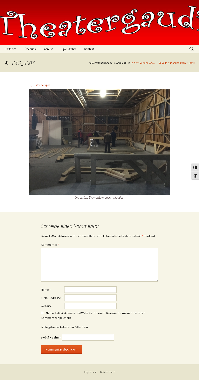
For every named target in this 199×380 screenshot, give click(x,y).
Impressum (90, 372)
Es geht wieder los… (143, 63)
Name (46, 290)
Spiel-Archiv (69, 49)
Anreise (48, 49)
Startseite (10, 49)
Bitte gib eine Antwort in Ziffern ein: (64, 327)
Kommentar (50, 245)
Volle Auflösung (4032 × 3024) (178, 63)
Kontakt (89, 49)
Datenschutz (107, 372)
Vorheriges (39, 85)
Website (46, 306)
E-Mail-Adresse (52, 298)
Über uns (30, 49)
